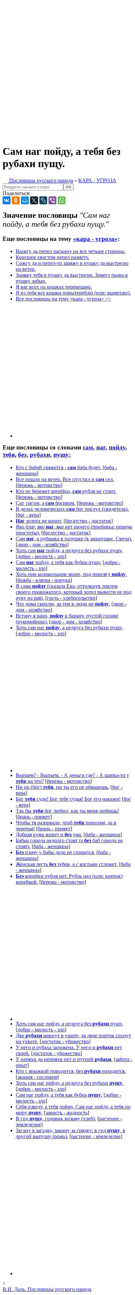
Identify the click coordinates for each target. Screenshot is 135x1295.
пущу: (62, 454)
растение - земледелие (96, 1136)
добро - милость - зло (41, 556)
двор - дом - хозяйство (42, 544)
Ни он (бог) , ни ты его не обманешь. (62, 787)
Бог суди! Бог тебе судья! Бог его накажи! (68, 799)
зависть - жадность (66, 1112)
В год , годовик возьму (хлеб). (56, 1118)
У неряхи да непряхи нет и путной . (64, 1059)
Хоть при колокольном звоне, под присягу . (71, 574)
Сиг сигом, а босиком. (45, 503)
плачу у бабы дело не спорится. (55, 852)
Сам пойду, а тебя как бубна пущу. (58, 562)
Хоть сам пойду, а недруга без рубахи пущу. (69, 550)
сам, (89, 447)
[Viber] (52, 200)
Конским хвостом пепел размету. (52, 257)
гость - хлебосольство (71, 598)
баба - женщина (102, 834)
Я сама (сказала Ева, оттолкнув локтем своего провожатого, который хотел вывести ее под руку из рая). (73, 592)
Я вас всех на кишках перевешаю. (54, 287)
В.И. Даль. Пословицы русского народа (47, 1289)
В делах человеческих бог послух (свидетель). (72, 509)
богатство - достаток (88, 521)
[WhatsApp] (62, 200)
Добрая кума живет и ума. (49, 834)
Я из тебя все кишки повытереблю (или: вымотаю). (73, 293)
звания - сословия (37, 1077)
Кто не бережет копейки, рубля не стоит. (66, 491)
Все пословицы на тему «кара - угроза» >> (63, 299)
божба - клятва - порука (43, 580)
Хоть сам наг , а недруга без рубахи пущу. (69, 627)
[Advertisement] (67, 70)
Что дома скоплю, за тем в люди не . (63, 604)
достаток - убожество (65, 1041)
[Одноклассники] (16, 200)
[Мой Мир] (25, 200)
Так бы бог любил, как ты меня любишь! (67, 811)
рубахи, (41, 454)
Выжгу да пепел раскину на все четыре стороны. (70, 251)
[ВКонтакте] (6, 200)
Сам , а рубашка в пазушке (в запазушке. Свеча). (74, 538)
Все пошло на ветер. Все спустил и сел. (65, 479)
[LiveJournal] (43, 200)
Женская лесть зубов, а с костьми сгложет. (67, 864)
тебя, (9, 454)
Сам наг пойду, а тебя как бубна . (59, 1095)
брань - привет (33, 817)
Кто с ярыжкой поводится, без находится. (71, 1071)
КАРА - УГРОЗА (97, 180)
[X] (34, 200)
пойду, (118, 447)
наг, (101, 447)
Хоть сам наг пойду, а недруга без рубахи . (70, 1083)
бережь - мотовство (39, 485)
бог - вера (28, 515)
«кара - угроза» (95, 238)
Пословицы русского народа (40, 180)
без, (23, 454)
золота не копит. (39, 521)
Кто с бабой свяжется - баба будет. (58, 467)
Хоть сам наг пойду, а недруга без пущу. (69, 1023)
